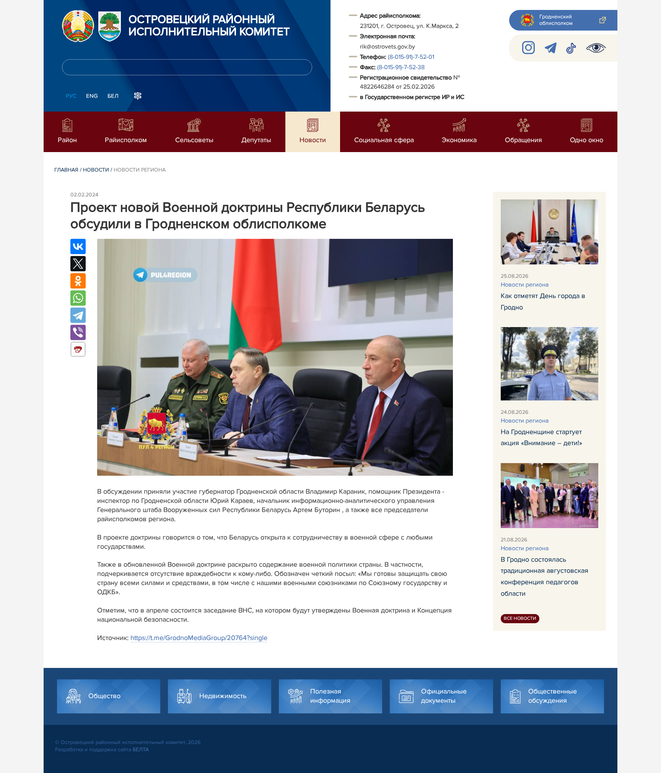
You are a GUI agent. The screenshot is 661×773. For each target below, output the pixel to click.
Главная (66, 170)
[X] (78, 263)
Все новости (520, 618)
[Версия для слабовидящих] (596, 48)
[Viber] (78, 332)
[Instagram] (529, 48)
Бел (113, 95)
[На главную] (78, 26)
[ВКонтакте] (78, 246)
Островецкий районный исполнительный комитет (209, 26)
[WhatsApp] (78, 298)
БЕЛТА (141, 749)
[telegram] (551, 47)
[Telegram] (78, 315)
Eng (92, 95)
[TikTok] (571, 48)
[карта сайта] (138, 95)
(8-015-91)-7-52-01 (411, 57)
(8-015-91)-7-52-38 (401, 67)
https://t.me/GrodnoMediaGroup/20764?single (198, 638)
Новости (96, 170)
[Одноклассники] (78, 280)
